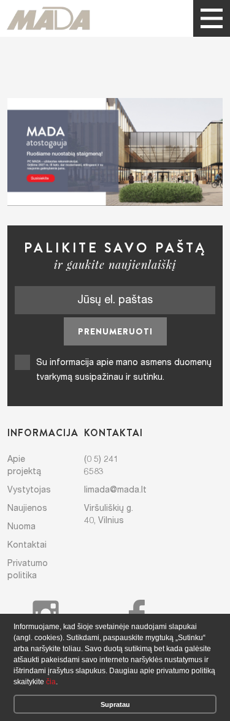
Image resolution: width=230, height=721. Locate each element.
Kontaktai (27, 544)
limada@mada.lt (115, 489)
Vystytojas (29, 489)
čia (51, 682)
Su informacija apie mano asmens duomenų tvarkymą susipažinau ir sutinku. (124, 369)
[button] (61, 683)
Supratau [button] (115, 704)
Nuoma (21, 526)
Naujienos (27, 507)
